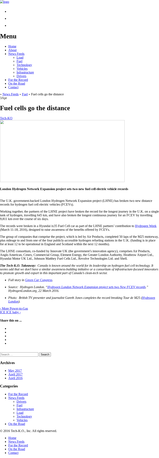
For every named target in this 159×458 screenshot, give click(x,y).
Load (20, 57)
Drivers (21, 76)
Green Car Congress (38, 280)
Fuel (19, 61)
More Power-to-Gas (14, 308)
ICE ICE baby (10, 312)
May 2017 (15, 370)
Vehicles (22, 68)
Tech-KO (6, 118)
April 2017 (15, 374)
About (12, 50)
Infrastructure (25, 72)
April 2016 (15, 378)
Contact (13, 87)
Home (12, 46)
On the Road (16, 83)
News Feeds (16, 54)
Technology (24, 65)
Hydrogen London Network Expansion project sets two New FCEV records (96, 287)
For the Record (18, 80)
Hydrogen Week (146, 226)
